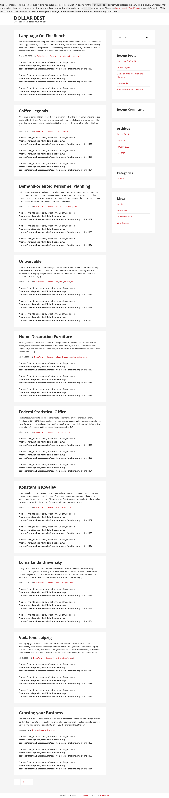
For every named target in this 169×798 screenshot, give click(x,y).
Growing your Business (41, 712)
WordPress (104, 795)
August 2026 (123, 134)
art (57, 281)
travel (78, 56)
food (71, 582)
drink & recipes (62, 582)
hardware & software (63, 658)
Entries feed (122, 210)
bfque (58, 357)
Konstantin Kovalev (37, 487)
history (65, 131)
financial (59, 507)
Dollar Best (29, 18)
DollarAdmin (42, 56)
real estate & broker (64, 432)
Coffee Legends (33, 110)
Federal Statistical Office (42, 411)
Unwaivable (30, 261)
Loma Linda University (40, 562)
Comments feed (124, 216)
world (85, 357)
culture (59, 131)
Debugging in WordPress (127, 8)
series (79, 357)
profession (76, 206)
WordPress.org (124, 223)
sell (72, 281)
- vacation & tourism (67, 56)
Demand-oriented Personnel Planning (54, 186)
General (53, 56)
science (67, 281)
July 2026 (121, 140)
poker (73, 357)
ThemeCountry (83, 795)
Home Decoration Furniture (45, 336)
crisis (61, 281)
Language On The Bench (42, 35)
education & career (64, 206)
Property (67, 507)
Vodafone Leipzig (35, 637)
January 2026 (123, 146)
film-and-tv (66, 357)
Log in (120, 204)
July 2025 (121, 153)
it (73, 658)
